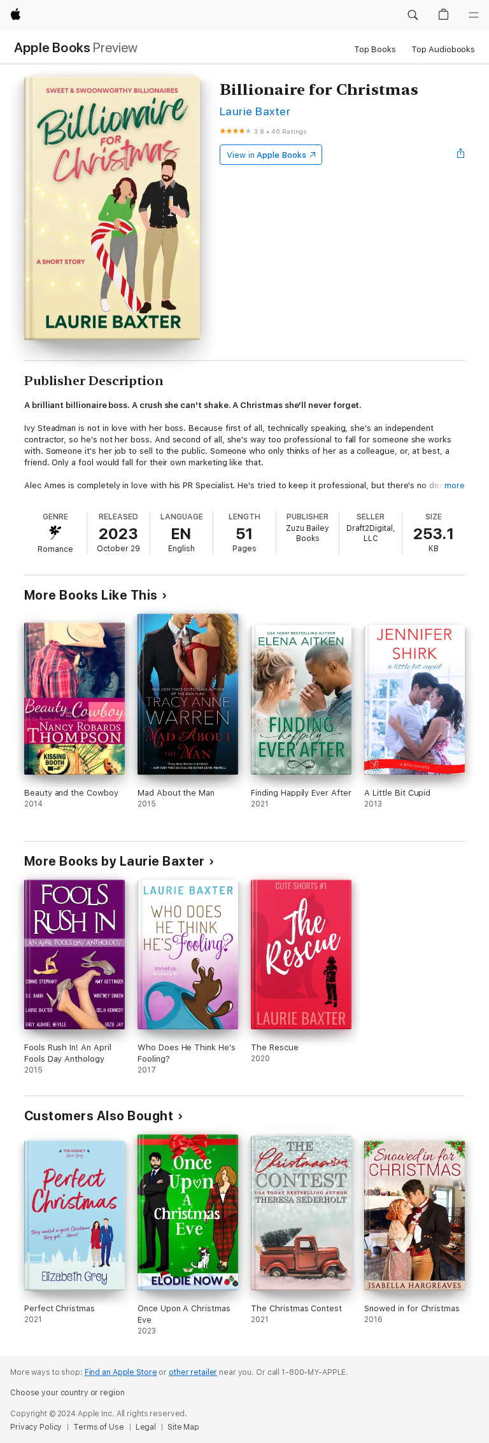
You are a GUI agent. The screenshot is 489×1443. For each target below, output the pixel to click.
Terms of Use (98, 1427)
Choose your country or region (67, 1392)
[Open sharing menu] (461, 155)
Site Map (183, 1427)
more (454, 485)
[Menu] (473, 15)
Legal (146, 1427)
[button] (412, 15)
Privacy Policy (36, 1427)
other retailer (193, 1372)
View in (266, 155)
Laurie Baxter (255, 111)
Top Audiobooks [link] (443, 49)
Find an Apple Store (121, 1372)
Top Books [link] (375, 49)
